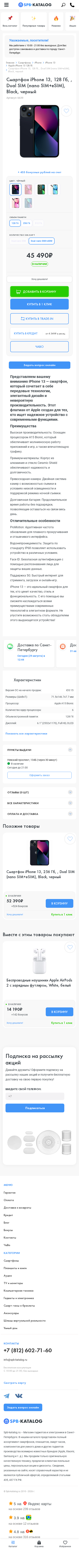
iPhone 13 (50, 62)
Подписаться (35, 1108)
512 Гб (38, 223)
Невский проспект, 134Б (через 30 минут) (32, 759)
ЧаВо (7, 1245)
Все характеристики (23, 803)
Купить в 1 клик (61, 914)
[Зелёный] (41, 189)
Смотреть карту (15, 1383)
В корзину (59, 903)
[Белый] (54, 189)
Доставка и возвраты (17, 1207)
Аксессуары (11, 1313)
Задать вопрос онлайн (39, 365)
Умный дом (10, 1328)
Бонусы (8, 1230)
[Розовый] (15, 203)
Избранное (65, 1546)
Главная (10, 62)
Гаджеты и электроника (19, 1298)
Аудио (8, 1275)
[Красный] (28, 189)
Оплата (9, 1200)
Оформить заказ (39, 775)
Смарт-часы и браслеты (19, 1305)
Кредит (8, 1215)
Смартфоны (24, 62)
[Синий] (28, 203)
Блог (6, 1222)
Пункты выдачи (19, 750)
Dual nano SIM (18, 241)
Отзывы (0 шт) (18, 792)
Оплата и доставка (22, 814)
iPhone (38, 62)
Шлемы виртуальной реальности (25, 1320)
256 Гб (26, 223)
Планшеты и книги (15, 1268)
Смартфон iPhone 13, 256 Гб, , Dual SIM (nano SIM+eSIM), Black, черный (40, 874)
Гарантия (9, 1192)
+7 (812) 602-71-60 (28, 1350)
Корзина (39, 1546)
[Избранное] (66, 111)
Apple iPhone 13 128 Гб (20, 65)
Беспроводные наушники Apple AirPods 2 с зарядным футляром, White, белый (39, 983)
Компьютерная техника (18, 1290)
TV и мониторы (13, 1283)
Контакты (10, 1237)
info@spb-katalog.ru (15, 1359)
